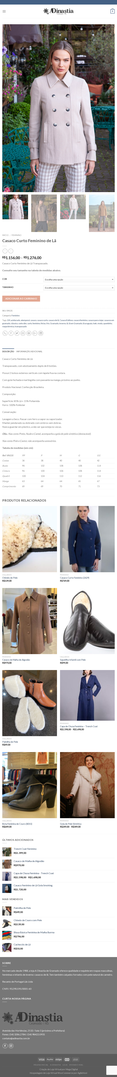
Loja (65, 1065)
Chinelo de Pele (10, 577)
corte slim (22, 323)
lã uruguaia (87, 323)
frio (47, 323)
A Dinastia (55, 1065)
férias (43, 323)
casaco (33, 320)
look (95, 323)
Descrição (8, 351)
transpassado (21, 326)
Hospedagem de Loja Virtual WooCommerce (51, 1073)
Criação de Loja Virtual (50, 1069)
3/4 (8, 320)
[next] (108, 108)
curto (29, 323)
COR (4, 279)
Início (5, 235)
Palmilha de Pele (10, 742)
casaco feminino (80, 320)
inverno (62, 323)
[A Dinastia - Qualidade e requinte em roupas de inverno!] (58, 11)
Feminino (16, 235)
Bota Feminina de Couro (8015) (17, 824)
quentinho (107, 323)
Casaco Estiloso (66, 320)
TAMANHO (8, 287)
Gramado (54, 323)
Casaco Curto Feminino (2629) (74, 577)
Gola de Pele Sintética (70, 824)
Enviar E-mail (76, 1065)
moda (100, 323)
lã (67, 323)
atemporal (25, 320)
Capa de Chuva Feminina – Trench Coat (79, 726)
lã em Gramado (75, 323)
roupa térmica (8, 326)
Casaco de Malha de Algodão (16, 660)
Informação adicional (29, 351)
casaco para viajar (95, 320)
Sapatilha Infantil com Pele (73, 660)
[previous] (8, 108)
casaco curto (42, 320)
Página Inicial (41, 1065)
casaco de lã (54, 320)
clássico (14, 323)
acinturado (15, 320)
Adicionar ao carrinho (21, 298)
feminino (36, 323)
